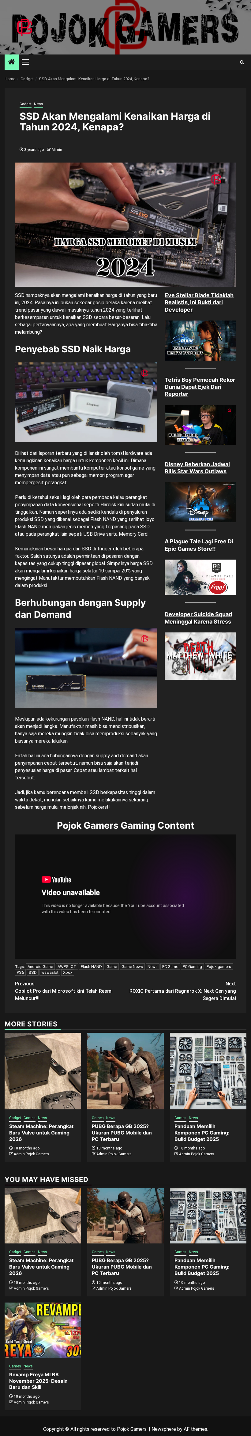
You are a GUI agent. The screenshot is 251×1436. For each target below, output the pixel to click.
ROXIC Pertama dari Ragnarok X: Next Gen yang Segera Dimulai (182, 991)
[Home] (11, 62)
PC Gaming (192, 966)
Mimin (57, 150)
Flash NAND (91, 966)
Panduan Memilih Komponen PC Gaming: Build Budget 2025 (202, 1132)
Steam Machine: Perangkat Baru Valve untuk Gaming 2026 (41, 1132)
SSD (32, 972)
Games (30, 1118)
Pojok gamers (219, 966)
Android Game (40, 966)
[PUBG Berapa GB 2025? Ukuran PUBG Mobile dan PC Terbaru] (125, 1071)
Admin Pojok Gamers (31, 1154)
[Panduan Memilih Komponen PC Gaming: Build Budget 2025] (208, 1071)
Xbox (67, 972)
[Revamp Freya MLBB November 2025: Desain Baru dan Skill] (43, 1330)
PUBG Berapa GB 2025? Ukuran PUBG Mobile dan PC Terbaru (122, 1132)
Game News (132, 966)
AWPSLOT (67, 966)
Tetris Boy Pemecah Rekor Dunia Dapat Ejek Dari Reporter (200, 387)
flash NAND (102, 719)
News (38, 104)
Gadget (26, 104)
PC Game (170, 966)
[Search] (242, 62)
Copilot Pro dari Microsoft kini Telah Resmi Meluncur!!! (64, 991)
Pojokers (97, 807)
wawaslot (49, 972)
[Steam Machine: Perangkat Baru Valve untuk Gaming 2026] (43, 1071)
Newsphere (164, 1429)
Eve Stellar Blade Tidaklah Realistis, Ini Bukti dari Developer (199, 302)
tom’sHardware (127, 453)
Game (112, 966)
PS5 (20, 972)
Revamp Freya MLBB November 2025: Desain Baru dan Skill (38, 1380)
